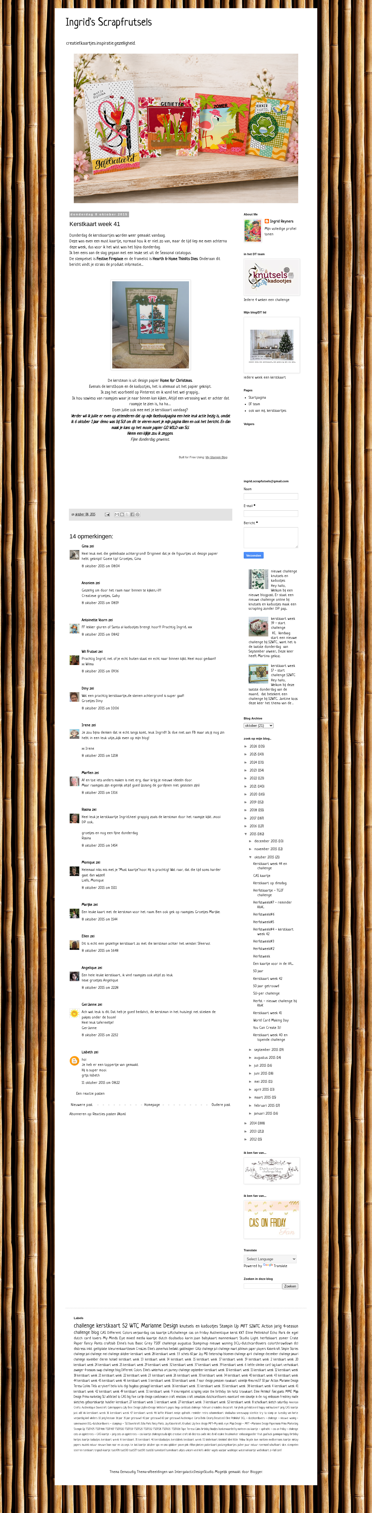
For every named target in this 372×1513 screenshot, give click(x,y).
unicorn (189, 1450)
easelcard (233, 1397)
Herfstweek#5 (263, 922)
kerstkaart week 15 (183, 1360)
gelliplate (100, 1349)
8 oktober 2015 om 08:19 (100, 603)
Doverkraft (134, 1423)
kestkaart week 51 (194, 1439)
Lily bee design (200, 1423)
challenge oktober (119, 1354)
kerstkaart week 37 (185, 1365)
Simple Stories (289, 1349)
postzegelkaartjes (227, 1445)
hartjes (77, 1439)
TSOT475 (90, 1429)
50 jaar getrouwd (266, 986)
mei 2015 (261, 1082)
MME (288, 1392)
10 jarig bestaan (106, 1418)
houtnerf (274, 1407)
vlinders (93, 1418)
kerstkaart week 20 (286, 1360)
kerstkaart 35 (130, 1439)
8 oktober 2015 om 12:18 (100, 756)
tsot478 (115, 1450)
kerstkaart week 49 (111, 1392)
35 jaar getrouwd (133, 1418)
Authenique (187, 1418)
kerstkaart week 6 (235, 1365)
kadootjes (95, 1439)
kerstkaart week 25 (110, 1365)
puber (241, 1445)
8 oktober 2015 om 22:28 (100, 988)
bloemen (228, 1354)
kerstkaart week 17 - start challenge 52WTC (283, 670)
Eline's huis (125, 1343)
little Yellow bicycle (243, 1439)
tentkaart (88, 1450)
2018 (254, 810)
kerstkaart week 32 (160, 1365)
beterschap (215, 1354)
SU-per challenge (266, 994)
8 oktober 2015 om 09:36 (100, 671)
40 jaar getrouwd (151, 1418)
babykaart (209, 1338)
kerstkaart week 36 (98, 1413)
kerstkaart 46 (146, 1439)
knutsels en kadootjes (199, 1326)
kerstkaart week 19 (235, 1360)
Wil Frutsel (89, 652)
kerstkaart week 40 (240, 1376)
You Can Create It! (267, 1028)
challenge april (243, 1354)
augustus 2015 (265, 1058)
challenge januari (288, 1354)
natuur (93, 1445)
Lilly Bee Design (131, 1407)
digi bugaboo (131, 1386)
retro (205, 1413)
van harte (293, 1413)
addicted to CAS (116, 1397)
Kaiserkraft (273, 1349)
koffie (161, 1413)
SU (103, 1397)
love (256, 1439)
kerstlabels (177, 1439)
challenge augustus (176, 1343)
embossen (273, 1397)
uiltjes (182, 1450)
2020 (254, 794)
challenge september (191, 1370)
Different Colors (119, 1333)
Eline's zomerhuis (158, 1349)
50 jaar (258, 971)
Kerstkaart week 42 (267, 979)
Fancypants (278, 1392)
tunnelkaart (172, 1450)
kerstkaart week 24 (85, 1365)
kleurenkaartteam (121, 1349)
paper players (257, 1349)
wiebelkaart (263, 1450)
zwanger (79, 1370)
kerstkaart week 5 (138, 1381)
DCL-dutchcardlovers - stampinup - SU (107, 1423)
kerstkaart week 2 (260, 1360)
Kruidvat (186, 1423)
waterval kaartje (247, 1450)
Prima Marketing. (289, 1423)
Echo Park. (146, 1423)
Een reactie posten (90, 1094)
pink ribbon (190, 1445)
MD (206, 1354)
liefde (251, 1365)
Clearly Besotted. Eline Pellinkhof (223, 1418)
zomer (283, 1338)
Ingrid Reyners (281, 221)
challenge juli (209, 1349)
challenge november (86, 1360)
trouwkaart (245, 1392)
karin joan (192, 1338)
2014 (254, 1123)
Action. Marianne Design (284, 1381)
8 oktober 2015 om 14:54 (99, 846)
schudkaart (261, 1402)
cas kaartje (158, 1333)
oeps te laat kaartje (135, 1445)
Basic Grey (143, 1343)
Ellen (85, 936)
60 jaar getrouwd (171, 1418)
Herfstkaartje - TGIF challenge (268, 893)
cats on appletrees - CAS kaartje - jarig (95, 1434)
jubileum (243, 1349)
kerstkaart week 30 (190, 1376)
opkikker (173, 1445)
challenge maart (227, 1349)
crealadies (217, 1407)
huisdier (110, 1402)
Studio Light (249, 1338)
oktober (151, 1445)
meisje (177, 1413)
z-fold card (275, 1450)
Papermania (274, 1423)
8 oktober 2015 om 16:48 (100, 951)
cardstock (186, 1407)
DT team (254, 404)
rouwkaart (231, 1381)
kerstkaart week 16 (162, 1386)
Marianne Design (159, 1326)
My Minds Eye (114, 1338)
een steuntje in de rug (253, 1397)
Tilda (94, 1386)
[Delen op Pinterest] (137, 514)
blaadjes (214, 1429)
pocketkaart (211, 1445)
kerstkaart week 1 (144, 1402)
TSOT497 (109, 1429)
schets (185, 1354)
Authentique (219, 1333)
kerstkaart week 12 (265, 1370)
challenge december (265, 1354)
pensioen (219, 1381)
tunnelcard (159, 1450)
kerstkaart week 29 (135, 1365)
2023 (254, 770)
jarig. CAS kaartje (289, 1407)
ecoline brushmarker (227, 1434)
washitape (232, 1450)
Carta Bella (199, 1418)
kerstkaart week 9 (161, 1392)
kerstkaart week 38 (238, 1386)
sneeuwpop (243, 1413)
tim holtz (232, 1392)
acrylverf (104, 1386)
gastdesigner (186, 1349)
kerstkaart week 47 (121, 1413)
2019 (254, 802)
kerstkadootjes (162, 1439)
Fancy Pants (93, 1343)
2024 (254, 763)
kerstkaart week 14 (157, 1360)
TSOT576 (157, 1429)
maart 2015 (263, 1098)
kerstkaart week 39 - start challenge (283, 623)
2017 (253, 818)
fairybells (238, 1407)
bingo (177, 1407)
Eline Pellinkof (262, 1392)
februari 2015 (265, 1106)
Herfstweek (261, 956)
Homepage (152, 1105)
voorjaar (223, 1450)
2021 (254, 787)
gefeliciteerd (251, 1407)
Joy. (167, 1423)
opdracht (186, 1413)
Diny (85, 689)
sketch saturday (278, 1402)
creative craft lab (182, 1434)
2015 (253, 834)
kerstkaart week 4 (262, 1386)
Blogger (256, 1472)
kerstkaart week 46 (114, 1381)
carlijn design (144, 1397)
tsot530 (124, 1450)
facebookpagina (164, 416)
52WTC (254, 1326)
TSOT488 (100, 1429)
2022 (254, 778)
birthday (205, 1429)
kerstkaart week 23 (139, 1376)
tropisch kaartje (102, 1450)
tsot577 (133, 1450)
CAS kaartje (261, 876)
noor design (206, 1381)
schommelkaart (216, 1413)
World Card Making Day (271, 1020)
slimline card (263, 1365)
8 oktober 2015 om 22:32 (100, 1035)
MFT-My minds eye (218, 1423)
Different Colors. (131, 1370)
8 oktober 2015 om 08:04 (101, 566)
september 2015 (266, 1050)
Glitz (198, 1349)
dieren (104, 1360)
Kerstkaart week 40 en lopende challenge (270, 1037)
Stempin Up (79, 1429)
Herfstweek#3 (263, 941)
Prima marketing (91, 1397)
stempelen (292, 1445)
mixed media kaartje (141, 1338)
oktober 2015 (264, 857)
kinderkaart (212, 1439)
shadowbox (230, 1413)
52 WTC (130, 1326)
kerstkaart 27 (124, 1402)
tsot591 (141, 1450)
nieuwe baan (104, 1445)
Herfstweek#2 (263, 949)
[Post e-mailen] (107, 515)
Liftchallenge (177, 1333)
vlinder (207, 1450)
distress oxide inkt (201, 1434)
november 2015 (266, 849)
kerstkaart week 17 (209, 1360)
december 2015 (266, 841)
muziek (85, 1445)
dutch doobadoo (171, 1338)
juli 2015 (260, 1066)
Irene (86, 725)
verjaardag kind (81, 1418)
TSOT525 (138, 1429)
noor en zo (118, 1445)
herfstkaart (268, 1338)
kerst (234, 1333)
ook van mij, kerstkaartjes (267, 411)
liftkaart (169, 1413)
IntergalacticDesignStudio (194, 1472)
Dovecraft (101, 1407)
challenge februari (201, 1407)
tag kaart (277, 1365)
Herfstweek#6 (264, 915)
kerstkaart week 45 (89, 1381)
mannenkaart (228, 1338)
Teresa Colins (193, 1429)
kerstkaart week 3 (193, 1402)
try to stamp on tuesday (273, 1413)
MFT (244, 1326)
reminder (196, 1413)
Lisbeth (87, 1052)
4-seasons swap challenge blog (102, 1370)
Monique (88, 863)
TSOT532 (148, 1429)
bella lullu (117, 1386)
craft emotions (177, 1397)
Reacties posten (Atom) (109, 1114)
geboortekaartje (94, 1402)
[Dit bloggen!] (122, 514)
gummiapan (278, 1434)
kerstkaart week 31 (187, 1386)
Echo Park (277, 1333)
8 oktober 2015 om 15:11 (99, 888)
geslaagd (145, 1386)
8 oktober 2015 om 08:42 (100, 635)
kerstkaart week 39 (210, 1365)
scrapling (196, 1392)
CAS (103, 1333)
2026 (254, 747)
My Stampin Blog (216, 457)
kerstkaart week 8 (242, 1402)
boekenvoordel (226, 1429)
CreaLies (141, 1349)
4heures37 (254, 1381)
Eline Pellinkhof (257, 1333)
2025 (254, 754)
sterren (78, 1450)
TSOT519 (129, 1429)
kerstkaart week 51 (136, 1392)
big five (131, 1397)
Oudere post (221, 1105)
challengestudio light (162, 1434)
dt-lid (214, 1434)
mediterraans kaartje (280, 1439)
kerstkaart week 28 (142, 1354)
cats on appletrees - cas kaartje (134, 1434)
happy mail (264, 1407)
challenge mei (98, 1354)
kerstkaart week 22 (114, 1376)
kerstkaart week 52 (218, 1402)
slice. (284, 1445)
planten (199, 1445)
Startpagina (257, 398)
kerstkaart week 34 (215, 1376)
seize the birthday (214, 1392)
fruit (259, 1434)
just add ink (80, 1413)
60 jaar (194, 1354)
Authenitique (88, 1407)
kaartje (86, 1439)
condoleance (160, 1397)
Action (267, 1326)
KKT (241, 1333)
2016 (254, 826)
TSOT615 (166, 1429)
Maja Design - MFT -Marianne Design (249, 1423)
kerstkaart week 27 (169, 1402)
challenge (84, 1326)
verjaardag (141, 1333)
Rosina (86, 810)
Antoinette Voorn (94, 620)
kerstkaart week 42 (86, 1392)
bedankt (173, 1349)
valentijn (242, 1381)
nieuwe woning (221, 1343)
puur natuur (251, 1445)
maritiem (264, 1439)
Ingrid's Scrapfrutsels (109, 23)
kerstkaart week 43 (265, 1376)
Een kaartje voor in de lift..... (273, 964)
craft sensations (196, 1397)
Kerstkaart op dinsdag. (270, 883)
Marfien (87, 773)
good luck (267, 1434)
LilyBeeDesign (148, 1407)
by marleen (240, 1429)
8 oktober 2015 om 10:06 (100, 708)
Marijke (87, 905)
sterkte (254, 1413)
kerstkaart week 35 (213, 1386)
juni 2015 (261, 1074)
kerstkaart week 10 (216, 1370)
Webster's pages (165, 1407)
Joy (201, 1354)
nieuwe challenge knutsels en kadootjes (284, 576)
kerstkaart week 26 (164, 1376)
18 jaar (119, 1418)
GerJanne (89, 1005)
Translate (280, 1266)
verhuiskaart (290, 1365)
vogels (215, 1450)
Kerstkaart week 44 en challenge (270, 866)
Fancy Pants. (158, 1423)
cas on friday (199, 1333)
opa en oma (161, 1445)
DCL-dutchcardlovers (250, 1343)
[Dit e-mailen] (117, 514)
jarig (278, 1326)
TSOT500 (119, 1429)
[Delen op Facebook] (132, 514)
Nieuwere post (82, 1105)
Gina (85, 546)
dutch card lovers (87, 1338)
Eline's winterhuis (153, 1370)
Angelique (89, 968)
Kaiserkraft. (175, 1423)
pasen (181, 1445)
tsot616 (150, 1450)
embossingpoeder (248, 1434)
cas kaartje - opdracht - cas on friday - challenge (272, 1429)
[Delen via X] (127, 514)
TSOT (157, 1343)
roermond (264, 1445)
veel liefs (198, 1450)
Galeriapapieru (115, 1407)
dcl (296, 1343)
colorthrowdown (280, 1343)
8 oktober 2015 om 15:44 (99, 919)
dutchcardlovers (216, 1397)
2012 (254, 1139)
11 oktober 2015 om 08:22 (101, 1083)
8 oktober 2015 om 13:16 (100, 793)
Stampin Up (229, 1326)
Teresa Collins (82, 1386)
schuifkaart (275, 1445)
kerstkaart (108, 1326)
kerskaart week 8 (111, 1439)
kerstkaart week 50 (163, 1381)
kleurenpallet (182, 1392)
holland (113, 1360)
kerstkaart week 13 (131, 1360)
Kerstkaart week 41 (267, 1013)
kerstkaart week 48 (145, 1413)
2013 (254, 1132)
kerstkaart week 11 (240, 1370)
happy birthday (290, 1434)
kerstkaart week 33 (168, 1354)
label (230, 1439)
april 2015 (262, 1090)
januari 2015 (263, 1114)
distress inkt (83, 1349)
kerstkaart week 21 (89, 1376)
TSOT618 (176, 1429)
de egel (292, 1333)
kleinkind (223, 1439)
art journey (171, 1370)
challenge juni (81, 1354)
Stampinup (200, 1343)
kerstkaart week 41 (286, 1386)
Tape (183, 1429)
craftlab (109, 1343)
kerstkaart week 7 (187, 1381)
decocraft (228, 1407)
